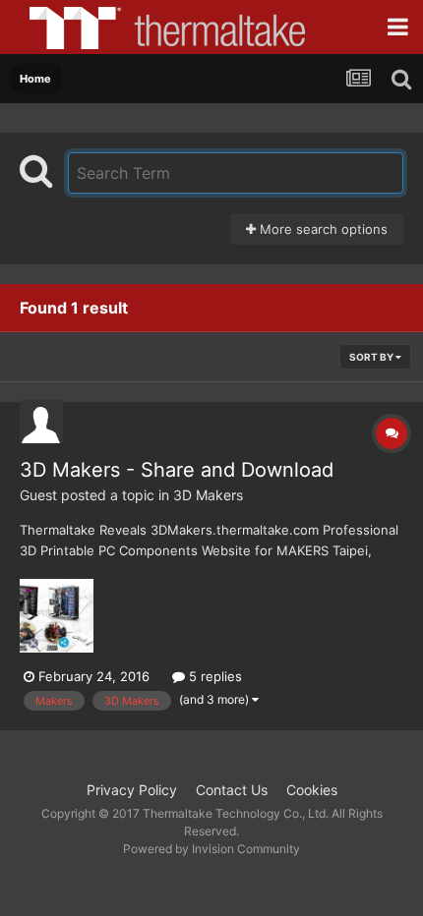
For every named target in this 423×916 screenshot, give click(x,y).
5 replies (213, 676)
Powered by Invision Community (211, 848)
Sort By (372, 357)
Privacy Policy (132, 789)
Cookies (311, 789)
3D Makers (208, 495)
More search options (322, 229)
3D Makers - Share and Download (176, 470)
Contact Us (232, 789)
